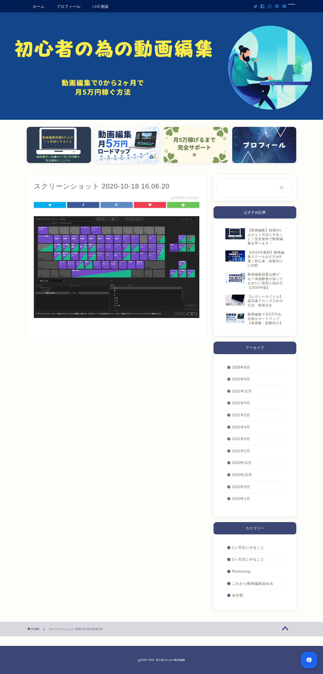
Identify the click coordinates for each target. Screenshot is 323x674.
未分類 (237, 595)
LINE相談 (100, 6)
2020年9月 (241, 487)
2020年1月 (241, 499)
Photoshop (241, 571)
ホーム (39, 6)
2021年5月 (241, 415)
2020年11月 (242, 463)
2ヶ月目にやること (248, 559)
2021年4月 (241, 427)
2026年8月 (241, 367)
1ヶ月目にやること (248, 547)
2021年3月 (241, 439)
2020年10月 (242, 475)
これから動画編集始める (253, 583)
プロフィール (69, 6)
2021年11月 (242, 391)
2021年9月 (241, 403)
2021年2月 (241, 451)
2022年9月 (241, 379)
